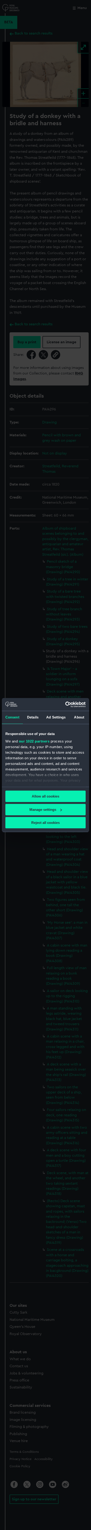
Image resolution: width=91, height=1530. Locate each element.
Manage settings (42, 810)
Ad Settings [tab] (56, 717)
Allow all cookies (45, 796)
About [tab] (79, 717)
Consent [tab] (12, 717)
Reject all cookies (45, 823)
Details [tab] (32, 717)
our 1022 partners (34, 741)
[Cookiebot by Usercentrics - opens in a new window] (65, 704)
